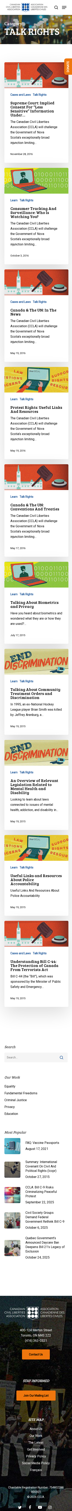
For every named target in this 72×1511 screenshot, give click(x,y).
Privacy (9, 1107)
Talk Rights (40, 94)
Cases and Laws (20, 94)
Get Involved (36, 1449)
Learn (14, 200)
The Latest (35, 1443)
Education (11, 1114)
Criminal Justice (15, 1100)
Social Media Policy (36, 1463)
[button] (64, 7)
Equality (9, 1086)
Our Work (36, 1436)
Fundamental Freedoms (20, 1093)
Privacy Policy (36, 1456)
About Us (36, 1429)
